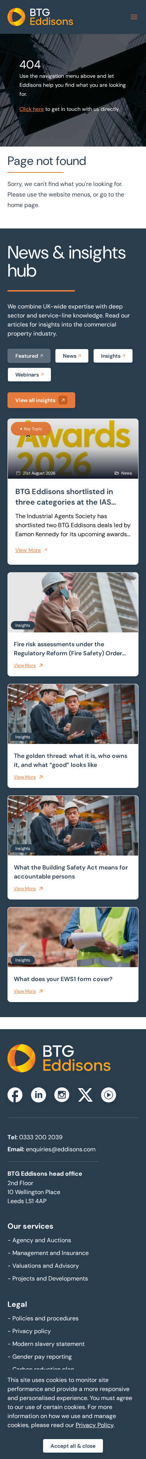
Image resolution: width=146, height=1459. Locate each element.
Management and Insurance (48, 1253)
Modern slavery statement (46, 1344)
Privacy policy (29, 1331)
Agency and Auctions (39, 1240)
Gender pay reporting (39, 1357)
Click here (31, 109)
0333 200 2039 (41, 1137)
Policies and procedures (43, 1318)
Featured (26, 355)
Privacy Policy (94, 1425)
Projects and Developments (47, 1278)
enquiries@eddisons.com (60, 1149)
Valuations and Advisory (43, 1266)
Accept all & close (73, 1445)
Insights (111, 355)
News (69, 355)
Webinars (27, 374)
